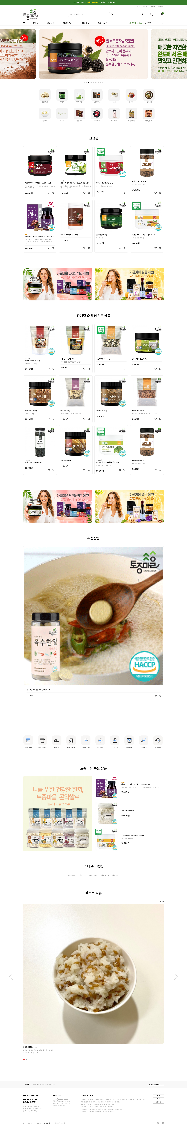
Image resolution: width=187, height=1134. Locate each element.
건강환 (62, 102)
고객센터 (153, 7)
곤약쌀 (44, 120)
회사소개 (30, 1123)
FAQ (158, 1099)
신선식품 (149, 102)
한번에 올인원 (105, 875)
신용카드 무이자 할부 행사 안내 (44, 1084)
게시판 (158, 1096)
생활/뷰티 (131, 120)
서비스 (39, 1123)
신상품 (35, 23)
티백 (114, 102)
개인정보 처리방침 (59, 1123)
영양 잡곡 (82, 875)
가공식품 (97, 120)
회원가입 (145, 7)
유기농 (62, 120)
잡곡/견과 (148, 120)
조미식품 (114, 120)
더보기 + (161, 902)
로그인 (138, 7)
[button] (84, 82)
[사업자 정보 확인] (108, 1104)
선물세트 (50, 23)
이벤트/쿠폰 (68, 23)
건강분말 (79, 102)
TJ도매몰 (85, 23)
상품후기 (158, 1102)
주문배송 (160, 7)
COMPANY (102, 23)
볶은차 (131, 102)
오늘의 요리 (93, 875)
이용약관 (47, 1123)
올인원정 (97, 102)
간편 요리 (115, 875)
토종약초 (45, 102)
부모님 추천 (72, 875)
